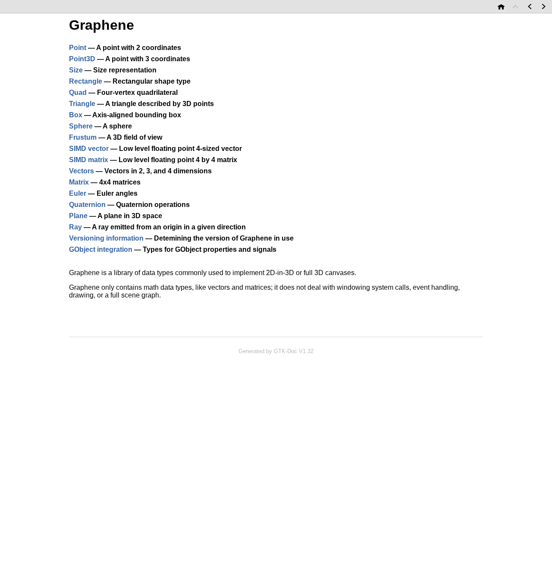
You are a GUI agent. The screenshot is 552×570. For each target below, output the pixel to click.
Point (77, 47)
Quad (78, 92)
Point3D (82, 59)
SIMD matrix (88, 159)
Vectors (81, 171)
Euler (77, 193)
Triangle (82, 103)
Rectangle (85, 81)
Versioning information (106, 238)
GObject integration (100, 249)
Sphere (81, 126)
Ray (75, 227)
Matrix (79, 182)
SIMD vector (89, 148)
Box (75, 115)
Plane (78, 215)
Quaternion (87, 204)
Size (76, 70)
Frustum (83, 137)
